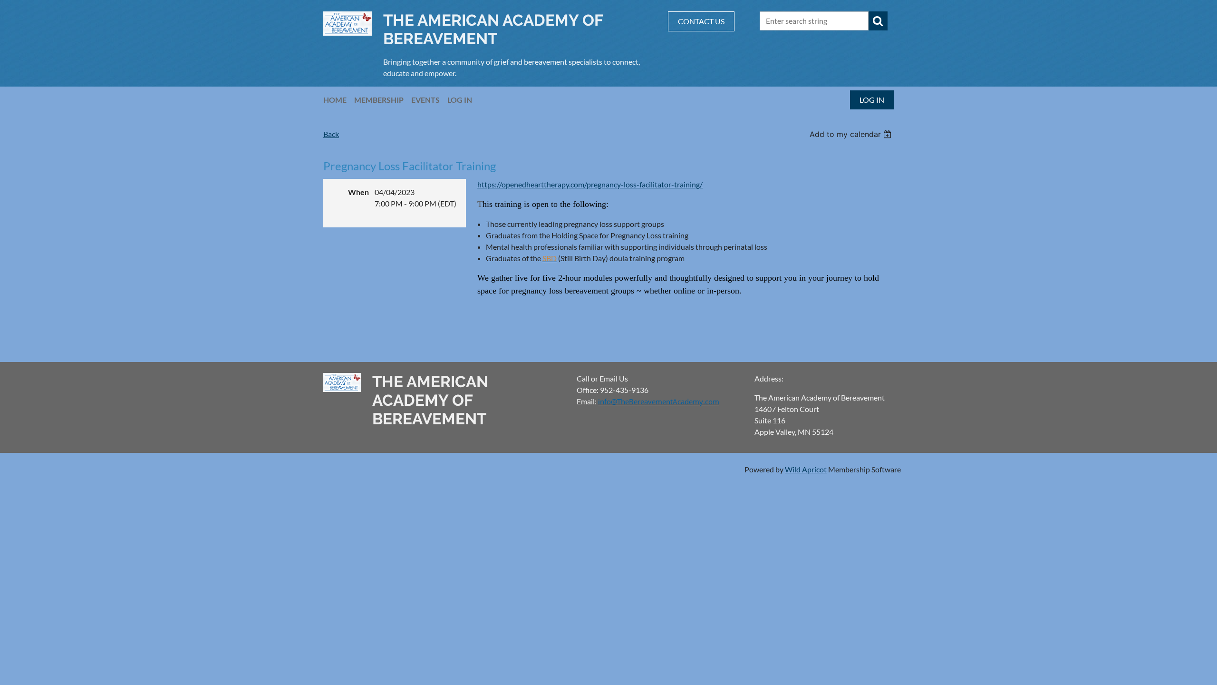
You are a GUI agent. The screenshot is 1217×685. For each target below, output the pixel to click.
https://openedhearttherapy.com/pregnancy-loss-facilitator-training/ (590, 184)
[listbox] (852, 134)
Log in (872, 99)
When (358, 191)
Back (331, 133)
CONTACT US (701, 21)
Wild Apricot (806, 469)
